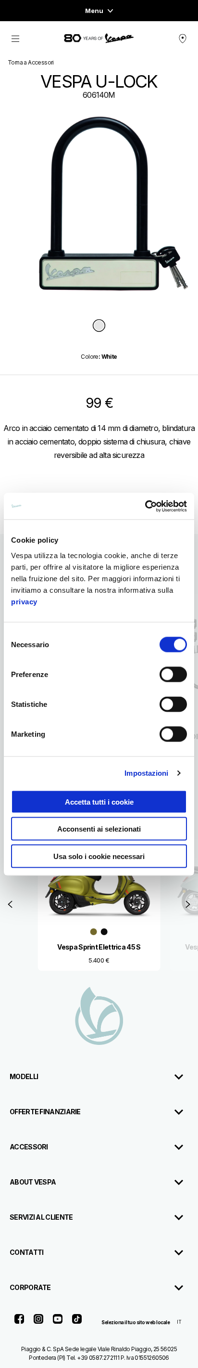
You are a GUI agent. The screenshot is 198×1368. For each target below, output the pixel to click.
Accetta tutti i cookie (99, 801)
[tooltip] (99, 326)
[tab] (99, 326)
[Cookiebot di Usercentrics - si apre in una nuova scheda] (145, 506)
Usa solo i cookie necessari (99, 856)
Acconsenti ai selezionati (99, 829)
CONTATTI (26, 1252)
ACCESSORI (29, 1147)
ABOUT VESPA (33, 1182)
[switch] (173, 674)
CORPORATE (30, 1287)
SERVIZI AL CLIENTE (41, 1217)
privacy (24, 601)
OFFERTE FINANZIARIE (45, 1111)
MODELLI (24, 1076)
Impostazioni (146, 773)
